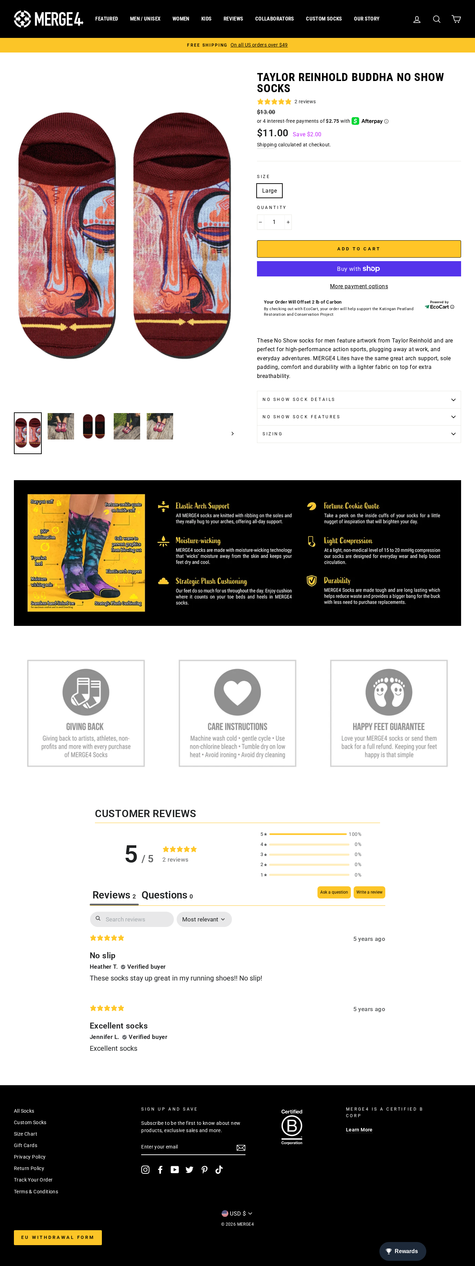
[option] (237, 45)
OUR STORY (366, 19)
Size (263, 176)
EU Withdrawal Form (58, 1237)
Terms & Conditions (36, 1191)
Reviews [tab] (114, 895)
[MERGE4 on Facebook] (160, 1170)
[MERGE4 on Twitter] (189, 1170)
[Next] (229, 433)
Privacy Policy (30, 1157)
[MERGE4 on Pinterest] (204, 1170)
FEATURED (106, 19)
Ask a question (334, 892)
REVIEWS (233, 19)
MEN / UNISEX (145, 19)
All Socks (24, 1111)
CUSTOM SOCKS (324, 19)
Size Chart (25, 1134)
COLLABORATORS (274, 19)
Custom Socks (30, 1122)
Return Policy (29, 1168)
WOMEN (181, 19)
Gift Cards (25, 1145)
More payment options (359, 286)
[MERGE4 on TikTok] (219, 1170)
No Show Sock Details (299, 399)
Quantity (272, 207)
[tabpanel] (237, 987)
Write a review (369, 892)
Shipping (267, 144)
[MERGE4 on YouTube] (175, 1170)
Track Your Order (33, 1180)
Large (269, 190)
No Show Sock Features (302, 416)
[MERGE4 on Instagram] (145, 1170)
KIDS (206, 19)
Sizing (273, 434)
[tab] (167, 895)
